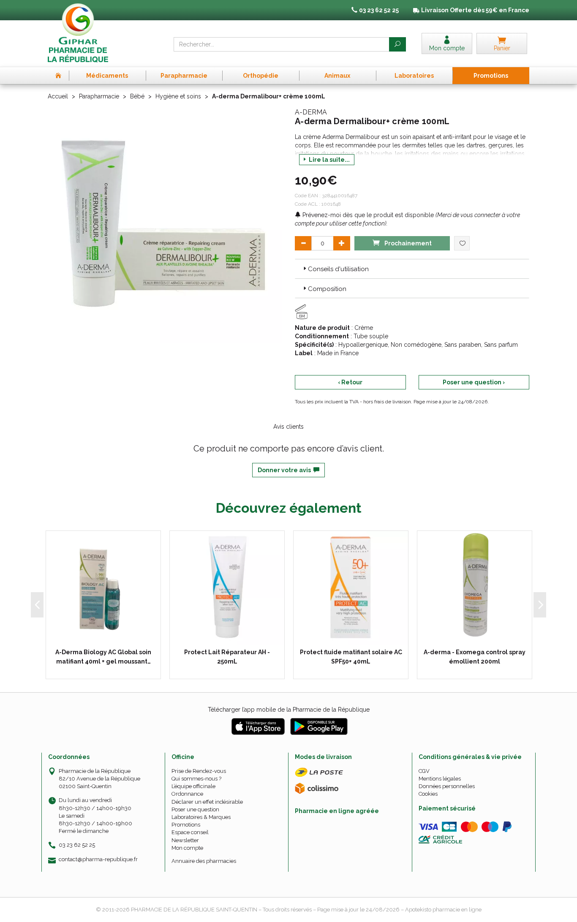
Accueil (58, 96)
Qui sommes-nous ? (196, 778)
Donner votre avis (285, 470)
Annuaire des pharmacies (203, 861)
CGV (424, 771)
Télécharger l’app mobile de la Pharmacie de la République (289, 709)
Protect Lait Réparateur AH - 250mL (227, 657)
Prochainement (407, 243)
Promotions (185, 824)
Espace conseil (190, 832)
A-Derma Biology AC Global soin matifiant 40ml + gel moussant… (103, 657)
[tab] (412, 268)
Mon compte (187, 848)
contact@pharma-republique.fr (98, 859)
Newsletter (185, 840)
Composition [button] (327, 289)
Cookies (428, 794)
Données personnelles (447, 786)
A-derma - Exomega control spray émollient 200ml (474, 657)
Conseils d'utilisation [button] (338, 269)
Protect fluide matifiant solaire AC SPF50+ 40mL (351, 657)
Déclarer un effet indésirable (207, 802)
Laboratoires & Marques (201, 817)
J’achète (232, 637)
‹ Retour (350, 382)
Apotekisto (443, 909)
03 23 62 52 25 (77, 845)
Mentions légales (440, 778)
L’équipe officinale (193, 786)
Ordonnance (187, 794)
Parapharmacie (99, 96)
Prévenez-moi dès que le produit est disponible (367, 215)
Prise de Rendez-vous (198, 771)
